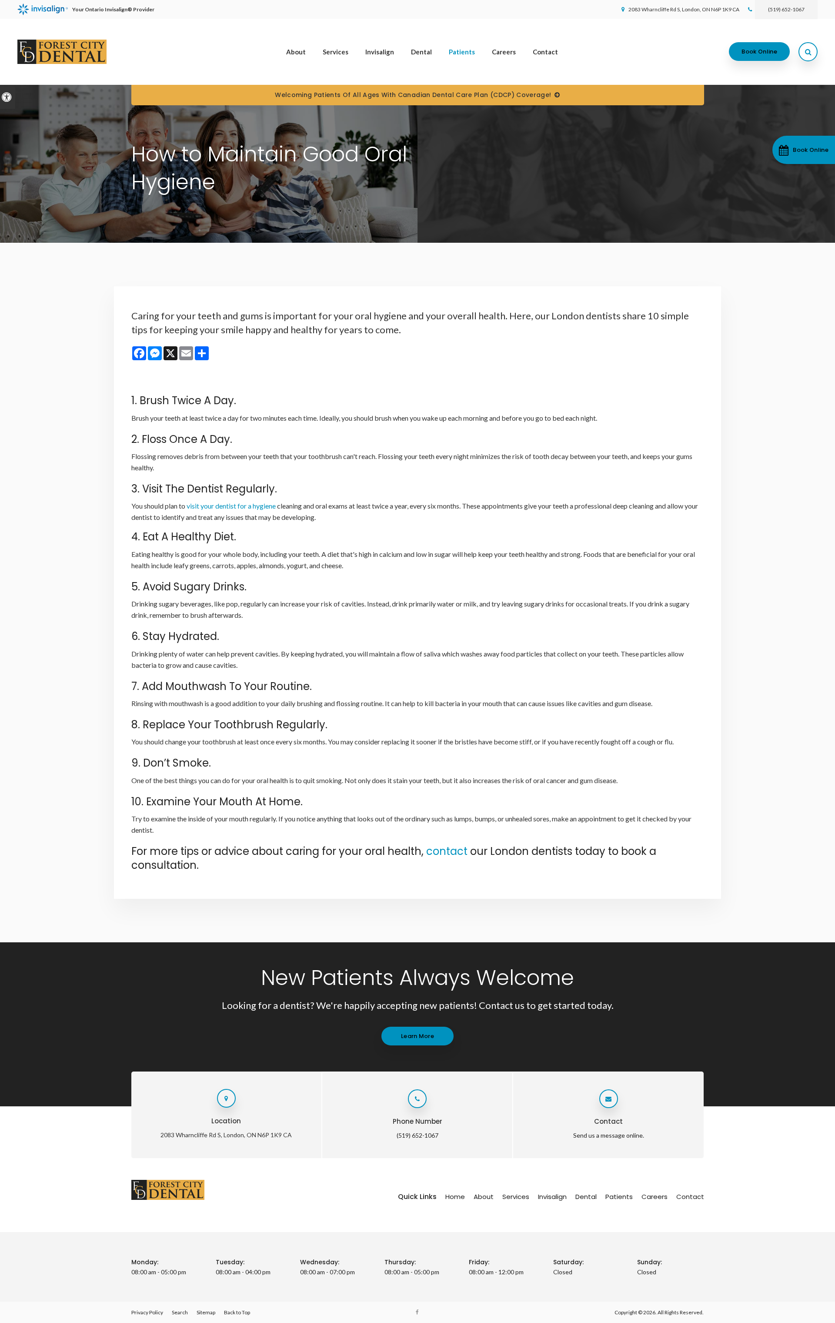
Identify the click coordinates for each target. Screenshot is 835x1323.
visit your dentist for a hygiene (231, 506)
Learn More (417, 1036)
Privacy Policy (147, 1312)
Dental (421, 52)
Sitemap (206, 1312)
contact (447, 851)
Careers (504, 52)
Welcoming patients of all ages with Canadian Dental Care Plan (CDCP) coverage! (413, 94)
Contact (545, 52)
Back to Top (237, 1312)
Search (180, 1312)
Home (455, 1196)
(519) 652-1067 (786, 9)
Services (335, 52)
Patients (462, 52)
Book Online (759, 51)
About (296, 52)
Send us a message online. (608, 1135)
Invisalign (379, 52)
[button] (803, 150)
